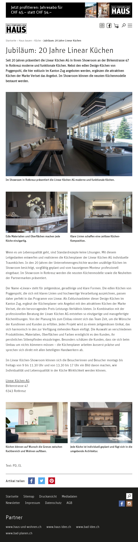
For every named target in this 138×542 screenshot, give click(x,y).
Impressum (32, 503)
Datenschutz (53, 503)
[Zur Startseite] (16, 28)
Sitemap (28, 496)
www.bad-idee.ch (87, 527)
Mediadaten (69, 496)
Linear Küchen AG (17, 380)
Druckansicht (48, 496)
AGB (69, 503)
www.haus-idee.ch (58, 527)
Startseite (12, 496)
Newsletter (13, 503)
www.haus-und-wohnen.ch (23, 527)
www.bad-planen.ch (19, 533)
